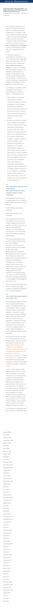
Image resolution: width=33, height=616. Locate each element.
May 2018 (6, 538)
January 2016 (7, 557)
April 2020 (6, 511)
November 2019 (8, 519)
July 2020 (6, 506)
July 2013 (6, 595)
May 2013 (6, 601)
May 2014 (6, 579)
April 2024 (6, 448)
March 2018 (6, 541)
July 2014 (6, 574)
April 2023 (6, 459)
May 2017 (6, 546)
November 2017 (8, 544)
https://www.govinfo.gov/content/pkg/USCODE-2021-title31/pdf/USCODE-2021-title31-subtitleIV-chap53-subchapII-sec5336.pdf (16, 191)
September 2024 (8, 440)
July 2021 (6, 486)
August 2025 (7, 432)
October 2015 (7, 560)
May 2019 (6, 527)
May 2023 (6, 456)
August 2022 (7, 470)
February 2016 (7, 555)
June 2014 (6, 576)
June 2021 (6, 489)
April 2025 (6, 435)
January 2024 (7, 451)
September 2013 (8, 590)
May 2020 (6, 508)
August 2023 (7, 454)
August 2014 (7, 571)
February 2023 (7, 462)
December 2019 (8, 516)
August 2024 (7, 443)
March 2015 (6, 568)
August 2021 (7, 484)
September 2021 (8, 481)
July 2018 (6, 535)
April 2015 (6, 565)
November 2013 (8, 584)
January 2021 (7, 495)
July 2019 (6, 525)
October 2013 (7, 587)
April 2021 (6, 492)
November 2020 (8, 497)
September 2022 (8, 467)
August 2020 (7, 503)
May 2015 (6, 563)
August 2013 (7, 593)
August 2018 (7, 533)
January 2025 (7, 437)
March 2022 (6, 476)
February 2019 (7, 530)
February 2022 (7, 478)
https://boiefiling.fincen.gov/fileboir (16, 45)
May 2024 (6, 446)
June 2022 (6, 473)
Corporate (6, 15)
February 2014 (7, 582)
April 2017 (6, 549)
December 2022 (8, 465)
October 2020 (7, 500)
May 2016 (6, 552)
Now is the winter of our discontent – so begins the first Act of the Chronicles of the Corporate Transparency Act (15, 10)
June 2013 (6, 598)
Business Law (25, 13)
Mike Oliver (8, 13)
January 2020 (7, 514)
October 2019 (7, 522)
